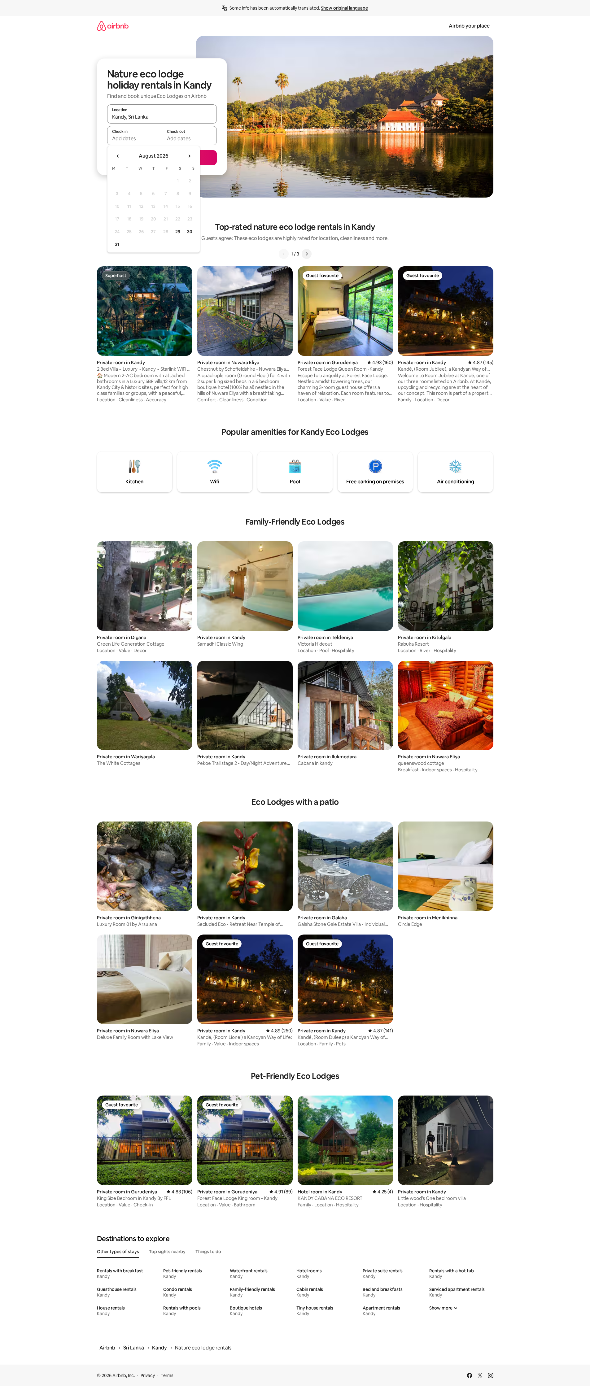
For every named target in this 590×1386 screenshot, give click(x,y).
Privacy (148, 1375)
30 (189, 231)
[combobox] (162, 116)
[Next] (307, 254)
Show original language (344, 8)
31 (117, 244)
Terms (167, 1375)
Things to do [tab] (208, 1251)
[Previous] (284, 254)
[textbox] (134, 138)
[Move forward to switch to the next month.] (189, 156)
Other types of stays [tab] (118, 1251)
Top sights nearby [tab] (167, 1251)
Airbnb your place (469, 26)
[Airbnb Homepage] (113, 26)
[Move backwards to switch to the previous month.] (118, 156)
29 (177, 231)
